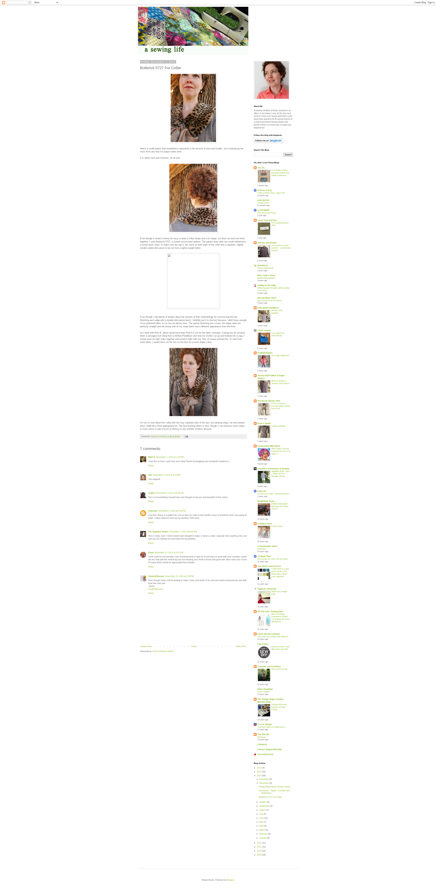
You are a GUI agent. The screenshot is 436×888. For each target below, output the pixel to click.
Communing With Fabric (269, 446)
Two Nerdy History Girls (268, 401)
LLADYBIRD (263, 210)
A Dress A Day (264, 190)
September (264, 806)
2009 (259, 855)
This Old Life (263, 734)
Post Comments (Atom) (163, 651)
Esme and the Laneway (268, 634)
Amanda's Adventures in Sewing (273, 468)
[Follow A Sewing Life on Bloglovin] (268, 142)
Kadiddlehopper (265, 353)
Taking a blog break (265, 268)
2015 (259, 768)
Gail (150, 475)
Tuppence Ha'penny (266, 589)
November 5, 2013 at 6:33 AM (169, 493)
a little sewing (263, 330)
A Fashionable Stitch (267, 546)
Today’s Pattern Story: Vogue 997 (271, 193)
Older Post (241, 646)
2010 (259, 851)
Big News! (261, 737)
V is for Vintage (264, 724)
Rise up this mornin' (279, 669)
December (264, 779)
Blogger (230, 880)
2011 (259, 847)
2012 (259, 843)
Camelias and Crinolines (269, 666)
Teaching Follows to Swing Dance (271, 727)
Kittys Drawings (265, 689)
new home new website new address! (272, 637)
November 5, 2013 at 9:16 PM (172, 511)
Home (194, 646)
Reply (151, 465)
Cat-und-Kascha (265, 754)
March (262, 830)
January (263, 838)
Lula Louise (262, 644)
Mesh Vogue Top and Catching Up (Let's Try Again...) (280, 451)
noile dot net (263, 200)
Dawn (151, 552)
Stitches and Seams (267, 243)
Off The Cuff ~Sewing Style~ (270, 611)
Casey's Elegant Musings (269, 749)
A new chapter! (263, 692)
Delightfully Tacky (266, 501)
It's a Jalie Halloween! (280, 355)
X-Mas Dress (277, 526)
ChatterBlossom (156, 576)
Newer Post (146, 646)
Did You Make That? (266, 298)
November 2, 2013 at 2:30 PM (166, 475)
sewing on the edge (266, 285)
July (261, 814)
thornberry (262, 265)
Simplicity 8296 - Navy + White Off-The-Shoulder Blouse (280, 473)
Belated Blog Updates (266, 278)
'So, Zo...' (261, 167)
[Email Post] (186, 436)
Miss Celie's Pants (266, 275)
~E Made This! (264, 556)
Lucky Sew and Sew (267, 220)
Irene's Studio (264, 423)
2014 (259, 772)
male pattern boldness (268, 308)
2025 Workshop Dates (266, 213)
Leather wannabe (278, 426)
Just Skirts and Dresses (269, 566)
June (261, 818)
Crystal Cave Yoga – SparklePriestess (273, 494)
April (261, 826)
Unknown (152, 511)
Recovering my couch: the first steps (272, 559)
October (263, 802)
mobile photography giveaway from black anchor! (280, 506)
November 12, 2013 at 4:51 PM (169, 552)
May (261, 822)
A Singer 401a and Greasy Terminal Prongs (278, 707)
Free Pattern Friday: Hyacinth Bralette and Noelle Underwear (280, 172)
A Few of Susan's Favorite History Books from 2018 (281, 406)
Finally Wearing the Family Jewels (274, 787)
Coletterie (262, 744)
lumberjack (261, 549)
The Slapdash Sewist (158, 531)
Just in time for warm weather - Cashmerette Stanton (281, 247)
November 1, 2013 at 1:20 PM (170, 457)
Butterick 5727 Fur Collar (270, 797)
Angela (151, 493)
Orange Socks (263, 203)
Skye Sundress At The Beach (269, 300)
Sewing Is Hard (264, 523)
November (264, 783)
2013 (259, 775)
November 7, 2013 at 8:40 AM (183, 531)
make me (261, 491)
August (262, 810)
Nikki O (151, 457)
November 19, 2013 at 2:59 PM (179, 576)
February (263, 834)
